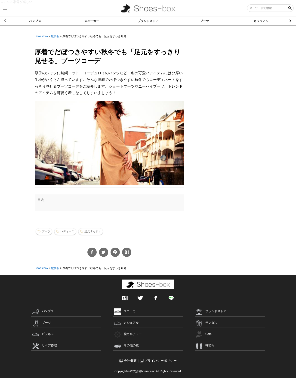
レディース (67, 231)
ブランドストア (148, 21)
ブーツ (204, 21)
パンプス (35, 21)
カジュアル (260, 21)
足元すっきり (92, 231)
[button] (290, 21)
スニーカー (91, 21)
